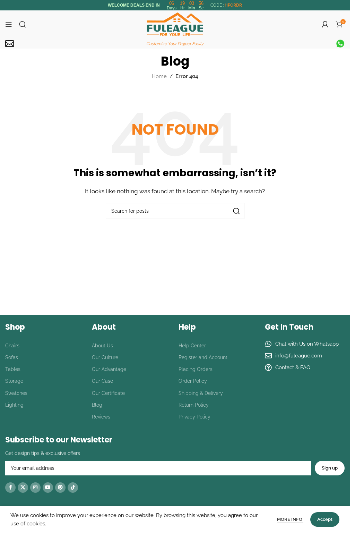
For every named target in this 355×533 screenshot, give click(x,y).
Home (159, 76)
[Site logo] (174, 24)
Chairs (12, 345)
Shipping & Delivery (201, 393)
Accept (324, 519)
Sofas (11, 357)
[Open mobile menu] (9, 24)
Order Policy (193, 381)
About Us (102, 345)
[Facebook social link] (10, 487)
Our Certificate (108, 393)
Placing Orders (196, 369)
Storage (14, 381)
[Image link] (9, 43)
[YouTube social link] (48, 487)
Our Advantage (109, 369)
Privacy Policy (194, 417)
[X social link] (23, 487)
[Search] (22, 24)
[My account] (325, 24)
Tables (12, 369)
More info (290, 519)
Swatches (16, 393)
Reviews (101, 417)
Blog (97, 405)
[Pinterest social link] (60, 487)
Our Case (102, 381)
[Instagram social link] (35, 487)
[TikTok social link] (73, 487)
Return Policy (194, 405)
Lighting (14, 405)
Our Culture (105, 357)
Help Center (192, 345)
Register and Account (203, 357)
